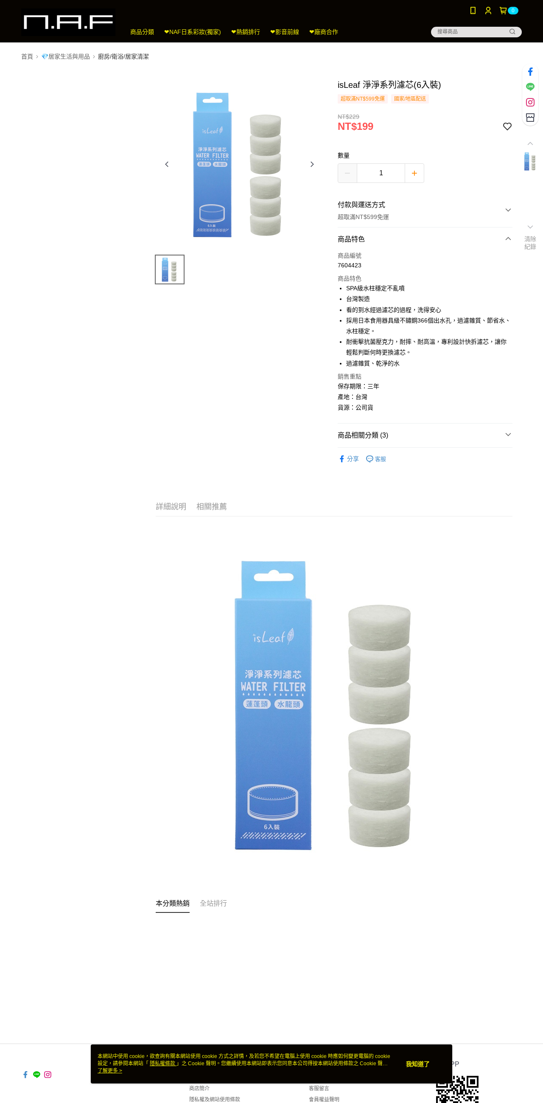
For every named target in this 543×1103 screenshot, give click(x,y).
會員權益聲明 (324, 1100)
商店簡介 (199, 1089)
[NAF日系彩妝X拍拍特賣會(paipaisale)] (68, 22)
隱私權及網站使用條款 (214, 1100)
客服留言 (319, 1089)
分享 (353, 458)
